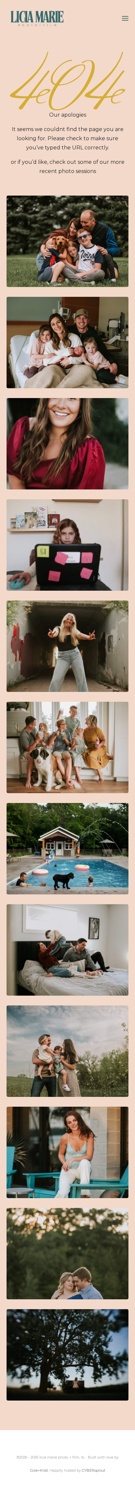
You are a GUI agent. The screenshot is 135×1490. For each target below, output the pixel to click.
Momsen (67, 241)
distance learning (67, 545)
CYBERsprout (93, 1470)
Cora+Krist (39, 1470)
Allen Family (67, 747)
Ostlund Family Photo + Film (67, 848)
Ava (67, 1152)
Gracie (67, 1355)
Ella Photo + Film (67, 950)
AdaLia (67, 443)
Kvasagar (67, 1051)
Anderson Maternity (67, 1253)
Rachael (67, 646)
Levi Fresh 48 (67, 342)
